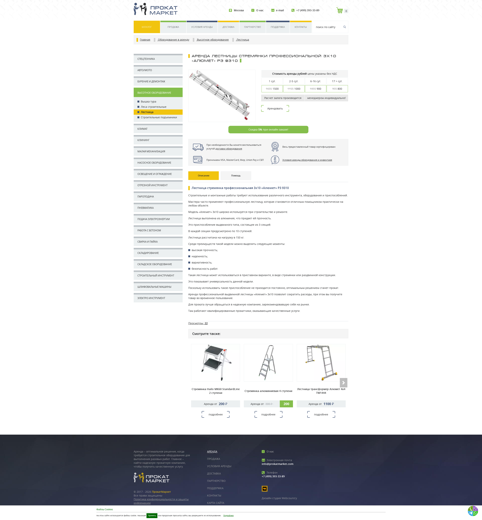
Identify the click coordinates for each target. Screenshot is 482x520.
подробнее (216, 414)
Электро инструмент (151, 298)
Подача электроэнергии (153, 219)
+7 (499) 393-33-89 (307, 10)
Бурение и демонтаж (151, 81)
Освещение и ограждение (154, 174)
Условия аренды (202, 27)
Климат (142, 129)
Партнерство (252, 27)
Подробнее (228, 515)
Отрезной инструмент (152, 185)
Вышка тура (148, 101)
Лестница (147, 112)
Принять (152, 515)
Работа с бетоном (149, 230)
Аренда (212, 451)
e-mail (280, 10)
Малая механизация (151, 151)
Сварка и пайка (147, 241)
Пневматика (145, 208)
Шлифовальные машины (154, 286)
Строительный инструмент (155, 275)
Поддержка (278, 27)
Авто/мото (144, 70)
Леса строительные (153, 107)
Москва (239, 10)
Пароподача (145, 196)
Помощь (236, 175)
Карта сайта (215, 503)
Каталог (147, 27)
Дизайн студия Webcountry (279, 498)
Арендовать (275, 108)
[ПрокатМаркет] (157, 9)
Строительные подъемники (159, 117)
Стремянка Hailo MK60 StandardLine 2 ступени (216, 391)
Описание (203, 175)
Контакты (301, 27)
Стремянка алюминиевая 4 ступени (268, 391)
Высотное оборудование (154, 92)
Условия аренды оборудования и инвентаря (307, 159)
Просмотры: (198, 323)
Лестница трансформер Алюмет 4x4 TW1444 (321, 391)
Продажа (173, 27)
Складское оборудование (154, 264)
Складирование (148, 253)
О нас (260, 10)
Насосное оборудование (154, 162)
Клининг (143, 140)
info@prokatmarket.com (277, 462)
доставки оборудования (228, 148)
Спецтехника (146, 59)
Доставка (228, 27)
